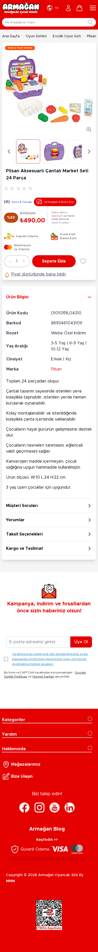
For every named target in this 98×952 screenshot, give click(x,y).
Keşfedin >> (47, 840)
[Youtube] (55, 807)
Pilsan (56, 369)
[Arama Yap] (90, 22)
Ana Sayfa (11, 36)
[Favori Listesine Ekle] (83, 261)
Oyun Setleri (36, 36)
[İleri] (89, 152)
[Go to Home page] (21, 8)
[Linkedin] (70, 807)
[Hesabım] (68, 8)
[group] (19, 189)
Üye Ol (81, 642)
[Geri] (9, 152)
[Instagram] (39, 807)
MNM (10, 881)
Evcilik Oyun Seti (67, 36)
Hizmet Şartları (43, 676)
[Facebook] (24, 807)
